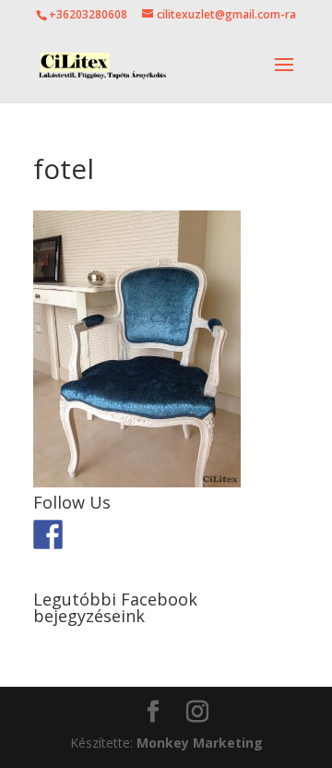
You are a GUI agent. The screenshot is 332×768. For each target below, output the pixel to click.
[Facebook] (48, 534)
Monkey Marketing (199, 742)
